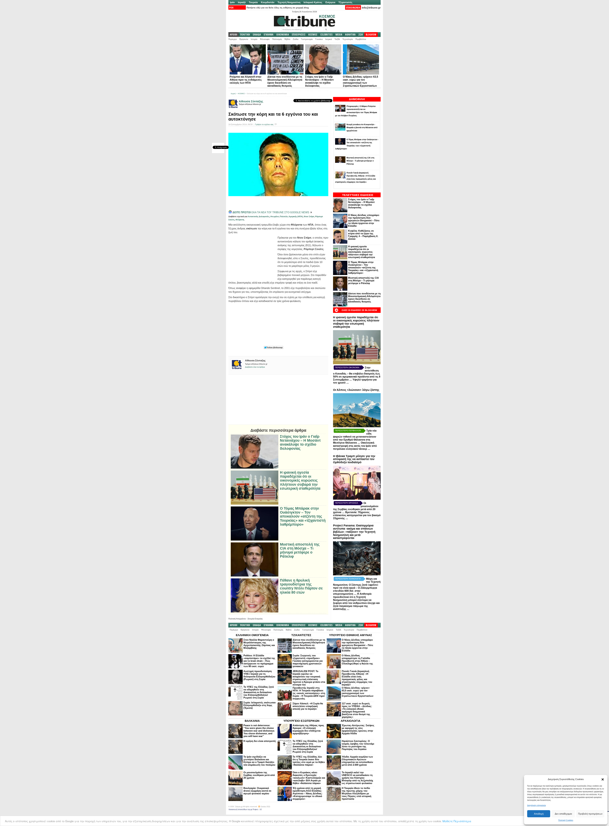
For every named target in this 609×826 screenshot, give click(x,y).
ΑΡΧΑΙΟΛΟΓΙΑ (350, 720)
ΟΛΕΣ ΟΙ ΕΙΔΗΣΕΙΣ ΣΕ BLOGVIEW (359, 310)
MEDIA (338, 34)
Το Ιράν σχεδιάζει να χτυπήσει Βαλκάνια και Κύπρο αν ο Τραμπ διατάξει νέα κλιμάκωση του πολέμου (259, 760)
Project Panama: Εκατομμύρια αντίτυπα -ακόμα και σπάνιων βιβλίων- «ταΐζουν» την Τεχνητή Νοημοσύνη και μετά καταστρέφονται (354, 532)
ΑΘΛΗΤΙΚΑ (350, 34)
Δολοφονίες (264, 216)
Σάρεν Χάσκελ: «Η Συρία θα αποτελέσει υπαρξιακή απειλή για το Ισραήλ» (308, 706)
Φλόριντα (240, 220)
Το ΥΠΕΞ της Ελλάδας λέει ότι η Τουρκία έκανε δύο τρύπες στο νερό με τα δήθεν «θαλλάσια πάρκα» (309, 760)
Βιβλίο (287, 39)
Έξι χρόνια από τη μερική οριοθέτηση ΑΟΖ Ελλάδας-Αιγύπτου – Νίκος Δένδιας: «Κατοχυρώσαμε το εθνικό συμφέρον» (307, 793)
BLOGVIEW (371, 34)
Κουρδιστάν (267, 2)
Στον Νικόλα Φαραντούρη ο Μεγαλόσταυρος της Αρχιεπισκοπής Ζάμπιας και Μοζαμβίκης (259, 643)
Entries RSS (265, 806)
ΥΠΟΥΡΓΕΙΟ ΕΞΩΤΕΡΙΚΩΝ (301, 720)
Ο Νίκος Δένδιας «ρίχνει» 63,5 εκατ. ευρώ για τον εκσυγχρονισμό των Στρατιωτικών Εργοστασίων (357, 691)
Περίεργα (232, 39)
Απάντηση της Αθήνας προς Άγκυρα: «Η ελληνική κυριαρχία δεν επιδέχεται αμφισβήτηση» (308, 729)
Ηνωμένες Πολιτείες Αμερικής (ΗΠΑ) (286, 216)
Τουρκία (253, 2)
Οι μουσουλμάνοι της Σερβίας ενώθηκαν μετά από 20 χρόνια (259, 775)
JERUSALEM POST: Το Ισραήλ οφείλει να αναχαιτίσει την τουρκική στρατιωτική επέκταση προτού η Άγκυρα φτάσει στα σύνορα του (309, 678)
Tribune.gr (239, 806)
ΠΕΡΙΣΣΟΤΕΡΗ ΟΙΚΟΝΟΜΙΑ (347, 367)
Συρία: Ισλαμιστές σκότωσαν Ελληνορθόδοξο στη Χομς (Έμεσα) (259, 705)
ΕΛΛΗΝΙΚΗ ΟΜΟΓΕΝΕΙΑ (252, 635)
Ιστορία (254, 39)
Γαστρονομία (307, 39)
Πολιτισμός (277, 39)
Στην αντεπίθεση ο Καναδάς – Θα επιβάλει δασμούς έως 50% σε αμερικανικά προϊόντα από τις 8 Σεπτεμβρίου (356, 373)
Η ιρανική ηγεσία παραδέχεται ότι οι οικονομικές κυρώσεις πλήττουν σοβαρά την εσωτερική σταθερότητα (361, 252)
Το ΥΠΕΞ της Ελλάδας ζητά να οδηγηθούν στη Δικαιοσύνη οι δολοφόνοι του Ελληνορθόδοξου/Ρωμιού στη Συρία (258, 692)
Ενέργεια (330, 2)
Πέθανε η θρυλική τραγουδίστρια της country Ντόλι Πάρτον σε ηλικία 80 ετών (301, 586)
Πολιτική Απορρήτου (237, 619)
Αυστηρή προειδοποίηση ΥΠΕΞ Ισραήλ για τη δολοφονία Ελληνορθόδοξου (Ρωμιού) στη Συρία (259, 675)
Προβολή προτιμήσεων (590, 813)
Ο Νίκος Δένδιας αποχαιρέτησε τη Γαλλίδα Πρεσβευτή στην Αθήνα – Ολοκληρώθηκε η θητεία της (357, 659)
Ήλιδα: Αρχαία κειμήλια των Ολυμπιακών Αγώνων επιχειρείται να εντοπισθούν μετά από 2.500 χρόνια (357, 760)
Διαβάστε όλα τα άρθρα (255, 367)
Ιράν (232, 2)
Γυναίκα (319, 39)
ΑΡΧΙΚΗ (233, 34)
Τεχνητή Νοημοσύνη (289, 2)
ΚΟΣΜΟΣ (312, 34)
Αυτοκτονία (253, 216)
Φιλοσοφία (265, 39)
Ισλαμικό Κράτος (313, 2)
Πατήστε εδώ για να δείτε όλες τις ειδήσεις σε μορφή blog (278, 7)
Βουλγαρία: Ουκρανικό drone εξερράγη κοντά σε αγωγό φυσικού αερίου (257, 791)
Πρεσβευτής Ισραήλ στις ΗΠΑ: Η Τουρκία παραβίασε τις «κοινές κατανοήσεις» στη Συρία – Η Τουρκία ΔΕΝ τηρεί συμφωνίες (309, 693)
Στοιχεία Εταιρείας (255, 619)
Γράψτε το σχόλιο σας (264, 124)
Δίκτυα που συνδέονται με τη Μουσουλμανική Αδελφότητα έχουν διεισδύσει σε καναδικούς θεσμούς (364, 297)
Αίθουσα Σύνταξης (251, 101)
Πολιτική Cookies (565, 820)
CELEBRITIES (326, 34)
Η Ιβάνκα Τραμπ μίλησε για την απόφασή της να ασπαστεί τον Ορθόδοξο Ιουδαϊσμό (354, 459)
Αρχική (233, 93)
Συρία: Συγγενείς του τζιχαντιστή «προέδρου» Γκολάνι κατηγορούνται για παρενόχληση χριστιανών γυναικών (308, 661)
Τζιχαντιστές (345, 2)
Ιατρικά (328, 39)
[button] (602, 779)
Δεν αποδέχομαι (563, 813)
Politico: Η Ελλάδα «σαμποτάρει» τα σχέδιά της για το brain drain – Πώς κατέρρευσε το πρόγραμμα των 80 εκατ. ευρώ (259, 661)
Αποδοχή (539, 813)
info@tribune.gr (371, 7)
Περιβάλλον (360, 39)
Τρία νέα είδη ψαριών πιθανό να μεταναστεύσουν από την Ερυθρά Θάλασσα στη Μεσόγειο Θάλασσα (355, 436)
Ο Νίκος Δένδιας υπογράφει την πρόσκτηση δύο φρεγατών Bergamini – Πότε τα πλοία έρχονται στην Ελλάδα (364, 220)
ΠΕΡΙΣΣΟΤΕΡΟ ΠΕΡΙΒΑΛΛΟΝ (348, 430)
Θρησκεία (243, 39)
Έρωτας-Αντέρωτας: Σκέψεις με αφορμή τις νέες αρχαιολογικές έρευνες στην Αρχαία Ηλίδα (358, 729)
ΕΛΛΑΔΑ (257, 34)
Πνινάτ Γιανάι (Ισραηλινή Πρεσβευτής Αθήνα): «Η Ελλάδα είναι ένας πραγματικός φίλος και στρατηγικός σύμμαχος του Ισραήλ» (357, 678)
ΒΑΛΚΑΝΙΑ (252, 720)
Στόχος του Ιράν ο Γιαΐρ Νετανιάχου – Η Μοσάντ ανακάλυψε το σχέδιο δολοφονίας (361, 203)
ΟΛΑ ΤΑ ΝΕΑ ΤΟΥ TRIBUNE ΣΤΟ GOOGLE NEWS (271, 212)
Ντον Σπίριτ (309, 216)
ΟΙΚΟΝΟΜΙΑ (282, 34)
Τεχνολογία (347, 39)
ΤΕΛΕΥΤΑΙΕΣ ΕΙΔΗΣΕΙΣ (357, 195)
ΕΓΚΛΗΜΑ (268, 34)
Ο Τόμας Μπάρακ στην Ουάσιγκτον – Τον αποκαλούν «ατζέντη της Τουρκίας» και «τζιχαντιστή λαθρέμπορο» (363, 267)
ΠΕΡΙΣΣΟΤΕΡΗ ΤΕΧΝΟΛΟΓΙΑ (348, 579)
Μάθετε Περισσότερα (456, 821)
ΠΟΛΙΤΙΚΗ (245, 34)
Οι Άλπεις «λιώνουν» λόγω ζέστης (356, 389)
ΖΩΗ (360, 34)
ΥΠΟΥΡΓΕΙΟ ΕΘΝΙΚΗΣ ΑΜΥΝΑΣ (350, 635)
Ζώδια (295, 39)
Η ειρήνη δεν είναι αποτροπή (259, 741)
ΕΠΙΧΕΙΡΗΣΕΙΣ (298, 34)
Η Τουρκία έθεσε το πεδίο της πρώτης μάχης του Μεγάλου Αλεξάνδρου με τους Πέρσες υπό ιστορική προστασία (356, 793)
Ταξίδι (337, 39)
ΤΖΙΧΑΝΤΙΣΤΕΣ (301, 635)
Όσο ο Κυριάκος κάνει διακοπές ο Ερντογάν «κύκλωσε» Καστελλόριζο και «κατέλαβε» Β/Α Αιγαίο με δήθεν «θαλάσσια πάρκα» (309, 777)
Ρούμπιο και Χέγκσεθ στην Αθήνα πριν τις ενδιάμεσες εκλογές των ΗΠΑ (246, 79)
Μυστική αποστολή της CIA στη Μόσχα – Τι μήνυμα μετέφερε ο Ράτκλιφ (363, 280)
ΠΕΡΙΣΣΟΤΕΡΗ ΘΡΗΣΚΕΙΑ (346, 503)
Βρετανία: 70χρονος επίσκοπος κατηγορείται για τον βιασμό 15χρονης (357, 515)
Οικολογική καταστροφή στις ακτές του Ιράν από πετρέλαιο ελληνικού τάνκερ (355, 445)
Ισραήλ (242, 2)
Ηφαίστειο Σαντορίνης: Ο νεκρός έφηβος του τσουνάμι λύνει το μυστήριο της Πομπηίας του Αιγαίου (358, 745)
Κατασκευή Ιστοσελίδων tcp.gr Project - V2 (245, 809)
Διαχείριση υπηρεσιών (536, 805)
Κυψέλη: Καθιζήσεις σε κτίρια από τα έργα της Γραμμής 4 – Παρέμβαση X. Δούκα (363, 234)
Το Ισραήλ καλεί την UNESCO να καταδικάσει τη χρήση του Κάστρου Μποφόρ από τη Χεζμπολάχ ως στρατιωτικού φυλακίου (357, 777)
